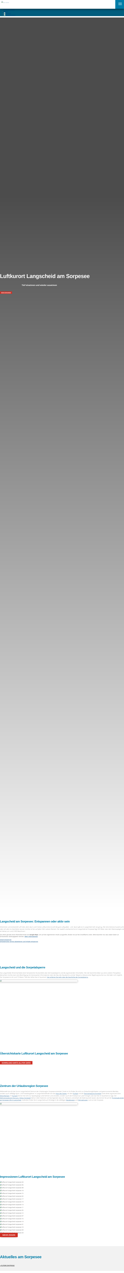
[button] (119, 4)
